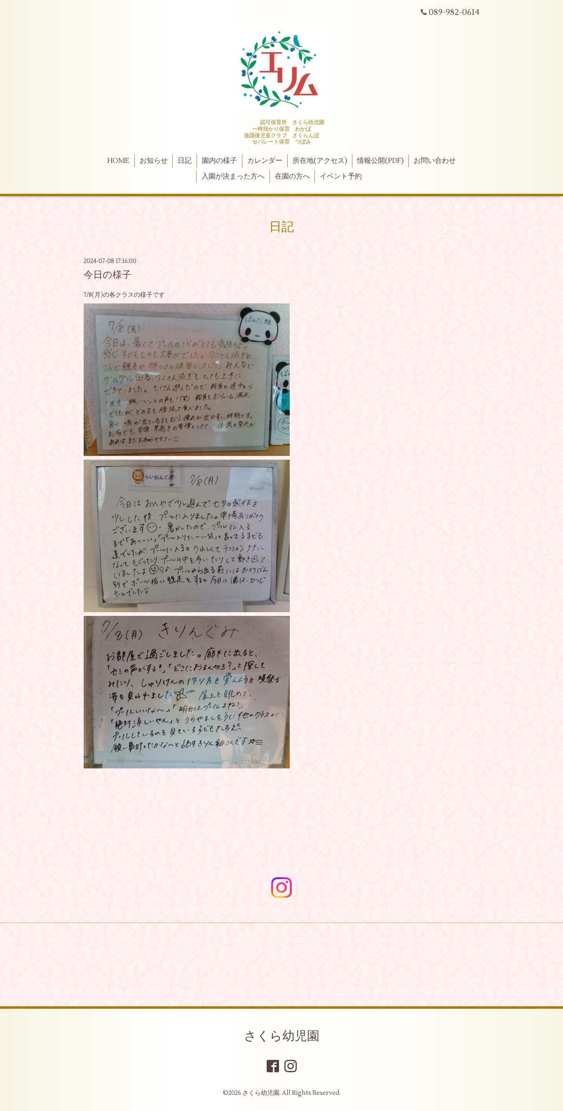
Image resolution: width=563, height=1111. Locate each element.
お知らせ (154, 160)
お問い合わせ (435, 160)
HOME (118, 160)
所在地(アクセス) (320, 160)
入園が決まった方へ (233, 176)
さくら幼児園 (281, 1036)
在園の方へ (292, 176)
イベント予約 (341, 176)
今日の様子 (107, 275)
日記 (185, 160)
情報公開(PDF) (380, 160)
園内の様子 (219, 160)
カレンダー (264, 160)
